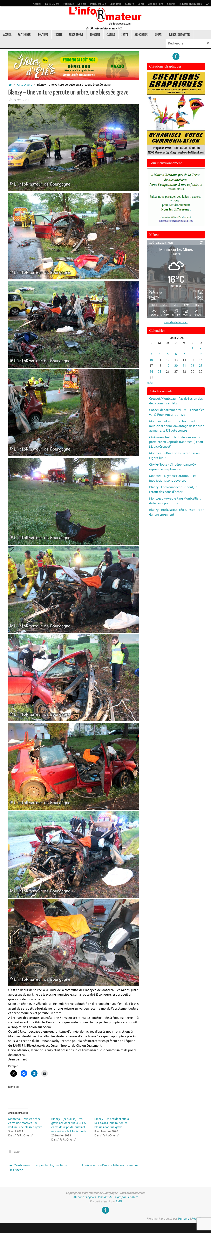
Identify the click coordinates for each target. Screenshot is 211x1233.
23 (200, 366)
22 (192, 366)
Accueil (37, 4)
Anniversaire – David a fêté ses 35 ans (107, 1165)
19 (167, 366)
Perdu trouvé (98, 4)
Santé (141, 4)
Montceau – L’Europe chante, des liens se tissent (38, 1167)
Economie (115, 4)
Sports (171, 4)
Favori (17, 1152)
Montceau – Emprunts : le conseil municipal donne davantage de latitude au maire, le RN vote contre (176, 426)
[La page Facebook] (175, 56)
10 (151, 360)
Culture (129, 4)
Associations (155, 4)
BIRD (118, 1201)
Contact (133, 1197)
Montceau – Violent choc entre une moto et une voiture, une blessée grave (25, 1123)
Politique (68, 4)
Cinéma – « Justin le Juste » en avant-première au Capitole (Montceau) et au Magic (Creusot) (176, 442)
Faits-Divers (52, 4)
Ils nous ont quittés (190, 4)
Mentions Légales (84, 1197)
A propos (120, 1197)
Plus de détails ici (176, 322)
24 (151, 372)
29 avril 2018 (21, 100)
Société (81, 4)
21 (184, 366)
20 (176, 366)
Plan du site (105, 1197)
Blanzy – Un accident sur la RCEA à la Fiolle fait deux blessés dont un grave (111, 1123)
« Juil (150, 383)
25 (159, 372)
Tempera (183, 1218)
